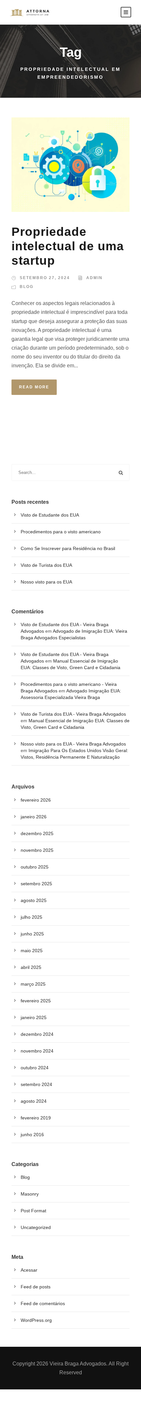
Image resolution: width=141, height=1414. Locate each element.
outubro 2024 (35, 1067)
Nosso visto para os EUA (46, 581)
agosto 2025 (34, 900)
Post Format (33, 1210)
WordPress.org (36, 1320)
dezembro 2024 (37, 1034)
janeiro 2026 (34, 816)
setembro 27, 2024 (45, 278)
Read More (34, 387)
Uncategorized (36, 1227)
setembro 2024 (36, 1084)
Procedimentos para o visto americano (61, 531)
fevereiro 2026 (36, 800)
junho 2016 (32, 1134)
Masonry (30, 1194)
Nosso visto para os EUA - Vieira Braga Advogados (73, 744)
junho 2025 (32, 933)
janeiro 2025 (34, 1017)
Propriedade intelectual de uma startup (67, 246)
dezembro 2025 (37, 833)
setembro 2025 (36, 883)
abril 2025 (31, 967)
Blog (26, 286)
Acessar (29, 1270)
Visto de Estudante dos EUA (50, 515)
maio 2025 (32, 950)
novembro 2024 (37, 1051)
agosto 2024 (34, 1101)
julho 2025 (31, 917)
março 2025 (33, 984)
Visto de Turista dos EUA (46, 565)
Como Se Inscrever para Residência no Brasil (68, 548)
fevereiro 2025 (36, 1000)
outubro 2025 (35, 867)
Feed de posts (35, 1286)
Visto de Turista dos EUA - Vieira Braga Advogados (73, 714)
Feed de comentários (43, 1303)
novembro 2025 (37, 850)
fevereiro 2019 (36, 1117)
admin (94, 278)
